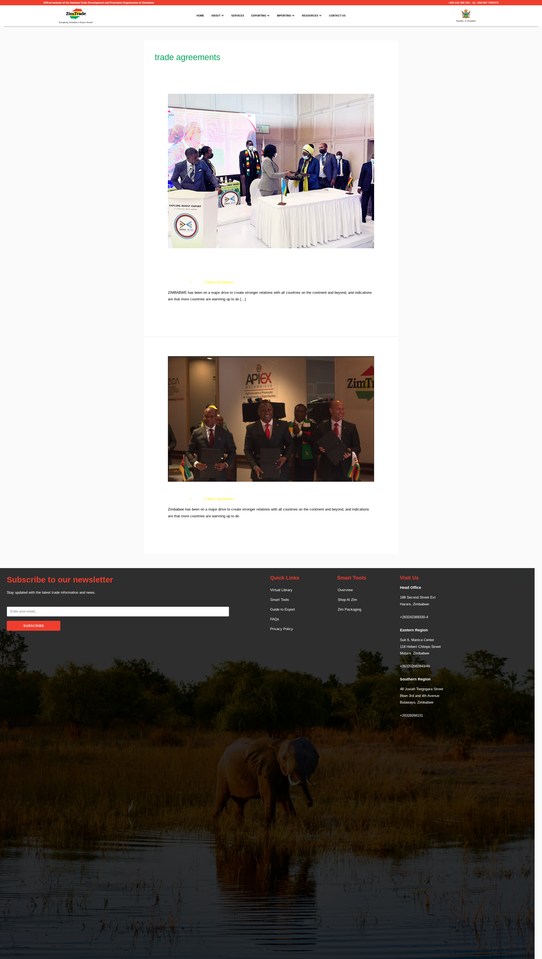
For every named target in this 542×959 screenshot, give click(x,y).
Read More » (178, 310)
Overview (345, 590)
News (197, 282)
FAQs (274, 619)
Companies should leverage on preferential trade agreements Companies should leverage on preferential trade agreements (255, 266)
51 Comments (179, 499)
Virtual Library (281, 590)
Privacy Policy (281, 629)
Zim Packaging (349, 609)
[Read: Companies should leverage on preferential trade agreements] (271, 419)
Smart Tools (279, 600)
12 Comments (179, 282)
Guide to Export (282, 609)
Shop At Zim (347, 600)
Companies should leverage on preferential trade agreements (257, 491)
